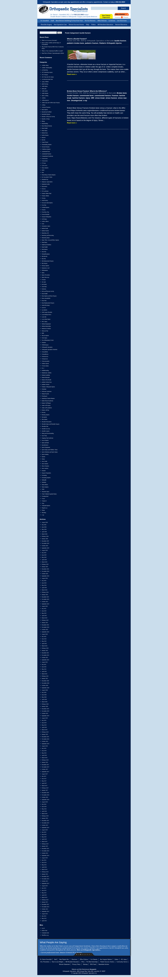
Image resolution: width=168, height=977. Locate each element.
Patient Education (121, 25)
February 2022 (45, 648)
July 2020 (44, 692)
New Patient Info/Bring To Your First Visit (69, 21)
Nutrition (44, 342)
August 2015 (45, 830)
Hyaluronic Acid (45, 268)
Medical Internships (46, 326)
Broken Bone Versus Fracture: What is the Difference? (87, 91)
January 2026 (45, 538)
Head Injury (44, 242)
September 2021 (45, 659)
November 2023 (45, 599)
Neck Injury (44, 338)
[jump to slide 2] (80, 954)
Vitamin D (44, 501)
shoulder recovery (46, 428)
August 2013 (45, 885)
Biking (43, 121)
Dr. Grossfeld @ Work (47, 177)
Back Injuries (45, 109)
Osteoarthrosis (45, 354)
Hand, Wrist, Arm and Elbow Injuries (50, 240)
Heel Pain (44, 251)
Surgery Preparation (46, 473)
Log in (43, 928)
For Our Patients (90, 21)
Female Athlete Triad (46, 193)
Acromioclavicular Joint (47, 79)
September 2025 (45, 548)
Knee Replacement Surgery (48, 303)
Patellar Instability (46, 375)
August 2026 (45, 522)
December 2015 (45, 820)
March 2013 (44, 897)
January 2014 (45, 874)
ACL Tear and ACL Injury (48, 77)
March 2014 (44, 869)
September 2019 (45, 715)
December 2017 (45, 764)
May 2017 (44, 781)
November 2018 (45, 739)
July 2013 (44, 888)
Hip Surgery (44, 263)
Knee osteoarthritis (46, 298)
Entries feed (44, 930)
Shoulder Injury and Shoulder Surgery (50, 424)
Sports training (45, 454)
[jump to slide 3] (82, 954)
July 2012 (44, 916)
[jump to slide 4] (84, 954)
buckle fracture (120, 41)
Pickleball (44, 389)
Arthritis (44, 98)
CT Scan (44, 163)
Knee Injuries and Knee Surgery (49, 296)
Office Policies (102, 21)
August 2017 (45, 774)
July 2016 (44, 804)
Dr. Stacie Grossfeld (46, 959)
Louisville (44, 317)
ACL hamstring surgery (47, 72)
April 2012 (44, 920)
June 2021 (44, 666)
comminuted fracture (102, 95)
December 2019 (45, 708)
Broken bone (122, 93)
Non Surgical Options (106, 959)
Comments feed (45, 933)
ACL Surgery (45, 74)
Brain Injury (44, 130)
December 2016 (45, 792)
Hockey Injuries (45, 265)
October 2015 (45, 825)
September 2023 (45, 604)
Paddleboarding (45, 370)
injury (88, 98)
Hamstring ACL (45, 233)
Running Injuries (45, 414)
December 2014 (45, 848)
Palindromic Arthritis (46, 372)
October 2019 (45, 713)
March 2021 (44, 673)
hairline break (45, 228)
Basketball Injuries (46, 114)
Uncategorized (76, 100)
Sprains (43, 456)
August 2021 (45, 662)
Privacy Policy (76, 964)
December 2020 (45, 680)
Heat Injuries (45, 249)
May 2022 (44, 641)
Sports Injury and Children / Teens (50, 449)
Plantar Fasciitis (45, 393)
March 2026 (44, 534)
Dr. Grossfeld (45, 21)
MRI (92, 98)
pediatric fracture (91, 43)
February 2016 (45, 816)
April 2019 (44, 727)
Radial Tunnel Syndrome (47, 400)
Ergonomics (44, 186)
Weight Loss (44, 508)
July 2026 (44, 524)
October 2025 (45, 545)
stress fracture (111, 98)
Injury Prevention (46, 275)
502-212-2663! (120, 2)
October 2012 (45, 909)
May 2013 (44, 892)
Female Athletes (45, 195)
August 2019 (45, 718)
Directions (74, 959)
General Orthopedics (46, 216)
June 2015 (44, 834)
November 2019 (45, 711)
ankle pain (44, 88)
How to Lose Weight (57, 962)
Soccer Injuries (45, 440)
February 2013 (45, 899)
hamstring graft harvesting (48, 235)
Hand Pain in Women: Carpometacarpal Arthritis (53, 53)
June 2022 (44, 639)
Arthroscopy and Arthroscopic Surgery (51, 102)
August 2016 (45, 802)
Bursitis (43, 140)
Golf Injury (44, 219)
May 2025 (44, 557)
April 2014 (44, 867)
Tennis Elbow (45, 484)
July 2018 (44, 748)
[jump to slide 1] (79, 954)
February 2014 (45, 871)
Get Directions (122, 21)
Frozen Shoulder (45, 214)
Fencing (43, 198)
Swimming (44, 475)
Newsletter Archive (103, 964)
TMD (43, 489)
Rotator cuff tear (45, 410)
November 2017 (45, 767)
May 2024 (44, 585)
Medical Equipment (46, 324)
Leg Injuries (44, 310)
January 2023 (45, 622)
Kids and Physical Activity (48, 291)
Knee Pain (44, 300)
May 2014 (44, 864)
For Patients (94, 959)
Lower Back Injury (46, 319)
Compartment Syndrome (47, 156)
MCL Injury (44, 321)
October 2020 (45, 685)
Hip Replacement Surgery (48, 261)
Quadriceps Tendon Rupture (48, 398)
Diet (43, 172)
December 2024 (45, 569)
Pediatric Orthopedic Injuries (110, 43)
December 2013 (45, 876)
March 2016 (44, 813)
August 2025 (45, 550)
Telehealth (44, 480)
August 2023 (45, 606)
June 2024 (44, 583)
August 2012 (45, 913)
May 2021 (44, 669)
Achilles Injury (45, 65)
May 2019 (44, 725)
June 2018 (44, 750)
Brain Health (45, 128)
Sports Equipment (46, 447)
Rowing (43, 412)
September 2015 (45, 827)
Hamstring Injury (46, 237)
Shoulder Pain (45, 426)
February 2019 (45, 732)
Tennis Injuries (45, 487)
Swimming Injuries (46, 477)
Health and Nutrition (46, 244)
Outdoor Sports (45, 363)
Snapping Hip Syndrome (47, 438)
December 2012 (45, 904)
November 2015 (45, 823)
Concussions (45, 158)
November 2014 (45, 851)
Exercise (44, 188)
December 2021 (45, 653)
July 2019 (44, 720)
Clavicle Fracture (45, 147)
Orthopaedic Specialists (47, 347)
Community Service (122, 962)
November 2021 (45, 655)
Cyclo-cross (44, 165)
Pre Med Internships (92, 962)
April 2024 (44, 587)
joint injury (44, 284)
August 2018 (45, 746)
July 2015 (44, 832)
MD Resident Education (105, 25)
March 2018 (44, 757)
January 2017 (45, 790)
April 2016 (44, 811)
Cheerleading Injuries (47, 144)
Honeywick (93, 969)
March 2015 (44, 841)
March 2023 (44, 618)
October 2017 (45, 769)
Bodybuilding (45, 123)
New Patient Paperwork (106, 16)
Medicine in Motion (46, 328)
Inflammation (45, 270)
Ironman (44, 279)
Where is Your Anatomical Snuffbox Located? (52, 51)
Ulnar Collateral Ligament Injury (49, 494)
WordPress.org (45, 935)
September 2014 (45, 855)
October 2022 (45, 629)
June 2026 (44, 527)
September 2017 (45, 771)
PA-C (43, 368)
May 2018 (44, 753)
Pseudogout (44, 396)
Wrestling (44, 512)
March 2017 (44, 785)
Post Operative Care (60, 25)
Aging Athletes (45, 81)
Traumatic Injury (45, 491)
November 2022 (45, 627)
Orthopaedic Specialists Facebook (49, 349)
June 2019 (44, 722)
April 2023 (44, 615)
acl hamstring (45, 70)
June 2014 (44, 862)
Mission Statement (64, 964)
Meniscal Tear (45, 331)
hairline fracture (78, 98)
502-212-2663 (79, 14)
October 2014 (45, 853)
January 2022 (45, 650)
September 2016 (45, 799)
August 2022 (45, 634)
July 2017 (44, 776)
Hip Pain (44, 258)
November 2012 (45, 906)
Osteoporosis (45, 359)
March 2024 (44, 590)
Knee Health (44, 293)
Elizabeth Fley (45, 179)
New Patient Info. (64, 959)
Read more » (72, 74)
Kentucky (44, 289)
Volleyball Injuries (46, 505)
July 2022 (44, 636)
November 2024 (45, 571)
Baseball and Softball (46, 112)
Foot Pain (44, 205)
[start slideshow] (75, 954)
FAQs (87, 25)
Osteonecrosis (45, 356)
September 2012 (45, 911)
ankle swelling (45, 95)
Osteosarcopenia (45, 361)
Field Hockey (45, 200)
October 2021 (45, 657)
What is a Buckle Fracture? (77, 39)
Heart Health (45, 247)
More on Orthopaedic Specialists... (89, 950)
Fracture (115, 95)
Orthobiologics (45, 345)
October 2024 (45, 573)
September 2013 (45, 883)
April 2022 (44, 643)
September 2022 (45, 632)
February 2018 (45, 760)
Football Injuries (45, 207)
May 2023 (44, 613)
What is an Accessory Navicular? (49, 40)
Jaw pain (44, 282)
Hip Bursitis (44, 256)
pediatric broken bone (75, 43)
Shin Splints (44, 419)
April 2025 (44, 559)
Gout (43, 223)
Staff (52, 21)
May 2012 (44, 918)
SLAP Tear (44, 435)
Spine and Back (45, 442)
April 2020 (44, 699)
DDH (43, 170)
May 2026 (44, 529)
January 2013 (45, 902)
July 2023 (44, 608)
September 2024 (45, 576)
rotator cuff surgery (46, 405)
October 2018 (45, 741)
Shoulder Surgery (46, 25)
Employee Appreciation (47, 181)
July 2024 (44, 580)
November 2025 (45, 543)
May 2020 (44, 697)
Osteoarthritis (45, 352)
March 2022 (44, 646)
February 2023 (45, 620)
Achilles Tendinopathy (47, 67)
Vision (43, 498)
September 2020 (45, 687)
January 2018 (45, 762)
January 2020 (45, 706)
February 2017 (45, 788)
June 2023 (44, 611)
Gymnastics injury (46, 226)
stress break (100, 98)
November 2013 (45, 878)
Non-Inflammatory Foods (48, 340)
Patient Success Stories (76, 25)
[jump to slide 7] (89, 954)
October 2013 (45, 881)
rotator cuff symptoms (47, 407)
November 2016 (45, 795)
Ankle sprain (45, 91)
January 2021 (45, 678)
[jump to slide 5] (86, 954)
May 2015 (44, 837)
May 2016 (44, 809)
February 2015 (45, 844)
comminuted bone (87, 95)
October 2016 (45, 797)
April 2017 (44, 783)
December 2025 (45, 541)
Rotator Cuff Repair (46, 403)
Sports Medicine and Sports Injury (50, 452)
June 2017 (44, 778)
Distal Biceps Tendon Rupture (49, 174)
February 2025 (45, 564)
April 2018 (44, 755)
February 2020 (45, 704)
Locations (112, 21)
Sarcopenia (44, 417)
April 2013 (44, 895)
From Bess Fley (45, 212)
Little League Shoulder (47, 312)
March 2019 (44, 729)
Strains (43, 459)
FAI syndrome (45, 191)
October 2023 (45, 601)
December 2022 (45, 625)
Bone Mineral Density (47, 126)
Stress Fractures (45, 466)
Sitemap (85, 964)
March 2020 (44, 701)
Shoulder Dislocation (46, 421)
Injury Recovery (45, 277)
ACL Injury (124, 959)
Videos (93, 25)
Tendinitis (44, 482)
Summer (44, 470)
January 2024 (45, 594)
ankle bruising (45, 84)
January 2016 (45, 818)
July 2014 (44, 860)
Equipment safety (46, 184)
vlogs (43, 503)
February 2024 (45, 592)
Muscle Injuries (45, 335)
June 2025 (44, 555)
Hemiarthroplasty (46, 254)
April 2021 (44, 671)
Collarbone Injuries (46, 149)
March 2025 (44, 562)
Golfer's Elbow (45, 221)
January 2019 (45, 734)
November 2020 (45, 683)
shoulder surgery (45, 431)
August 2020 (45, 690)
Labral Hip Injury (46, 305)
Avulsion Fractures (46, 107)
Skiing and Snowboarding (48, 433)
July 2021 (44, 664)
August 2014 (45, 857)
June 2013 (44, 890)
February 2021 (45, 676)
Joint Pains (44, 286)
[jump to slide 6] (87, 954)
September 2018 (45, 743)
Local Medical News (46, 314)
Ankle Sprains (45, 93)
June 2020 (44, 694)
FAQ (82, 962)
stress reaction (45, 468)
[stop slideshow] (92, 954)
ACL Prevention (44, 962)
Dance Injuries (45, 167)
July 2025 (44, 552)
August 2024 (45, 578)
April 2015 (44, 839)
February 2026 (45, 536)
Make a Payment (120, 14)
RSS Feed (93, 964)
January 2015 (45, 846)
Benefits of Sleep (46, 119)
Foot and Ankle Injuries (47, 202)
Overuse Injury (45, 365)
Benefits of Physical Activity (48, 116)
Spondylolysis (45, 445)
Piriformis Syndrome (46, 391)
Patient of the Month (46, 379)
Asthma (43, 105)
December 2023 (45, 597)
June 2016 (44, 806)
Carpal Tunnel (45, 142)
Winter (43, 510)
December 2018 (45, 736)
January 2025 (45, 566)
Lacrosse (44, 307)
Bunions (44, 137)
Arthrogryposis (45, 100)
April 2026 (44, 531)
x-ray (85, 100)
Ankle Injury (45, 86)
